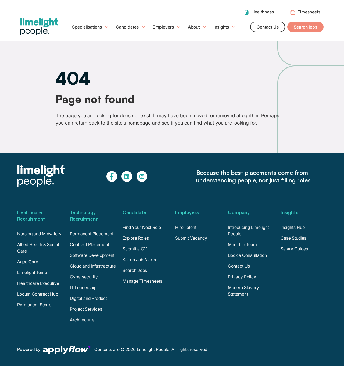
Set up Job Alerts (139, 259)
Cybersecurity (84, 276)
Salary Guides (294, 248)
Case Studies (293, 238)
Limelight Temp (32, 272)
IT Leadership (83, 287)
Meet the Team (242, 244)
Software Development (92, 255)
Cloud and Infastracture (93, 266)
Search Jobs (135, 270)
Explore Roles (136, 238)
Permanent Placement (91, 233)
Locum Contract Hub (37, 294)
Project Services (86, 309)
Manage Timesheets (142, 281)
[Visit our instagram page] (142, 176)
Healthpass (263, 12)
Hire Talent (185, 227)
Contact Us (268, 27)
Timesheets (309, 12)
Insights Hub (293, 227)
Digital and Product (88, 298)
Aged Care (27, 261)
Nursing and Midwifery (39, 233)
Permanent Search (35, 304)
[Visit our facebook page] (111, 176)
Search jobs (305, 27)
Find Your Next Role (142, 227)
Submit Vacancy (191, 238)
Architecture (82, 319)
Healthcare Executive (38, 283)
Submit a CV (135, 248)
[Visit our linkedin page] (126, 176)
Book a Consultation (247, 255)
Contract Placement (89, 244)
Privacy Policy (242, 276)
